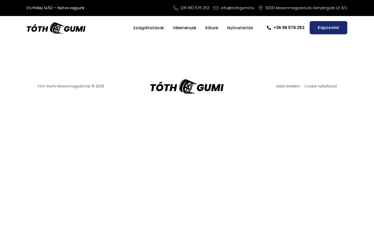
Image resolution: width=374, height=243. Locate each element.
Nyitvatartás (240, 28)
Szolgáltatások (148, 28)
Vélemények (184, 28)
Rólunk (211, 28)
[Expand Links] (361, 230)
